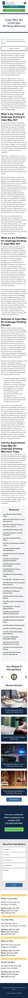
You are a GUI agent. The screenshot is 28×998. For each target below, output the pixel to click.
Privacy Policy (11, 993)
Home (2, 39)
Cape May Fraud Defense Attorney (13, 588)
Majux (14, 989)
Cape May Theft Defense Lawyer (12, 628)
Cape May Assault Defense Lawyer (13, 529)
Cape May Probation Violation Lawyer (14, 617)
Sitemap (19, 993)
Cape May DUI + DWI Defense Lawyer (14, 579)
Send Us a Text (14, 6)
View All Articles (14, 799)
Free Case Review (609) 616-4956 (14, 10)
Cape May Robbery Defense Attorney (13, 625)
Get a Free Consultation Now (14, 829)
